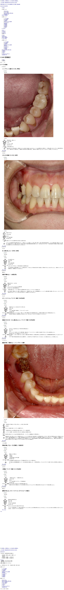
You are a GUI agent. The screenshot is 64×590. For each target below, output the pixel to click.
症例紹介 (5, 26)
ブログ (5, 27)
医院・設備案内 (4, 15)
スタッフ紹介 (6, 12)
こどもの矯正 (6, 18)
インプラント (6, 22)
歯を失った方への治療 (8, 21)
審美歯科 (5, 23)
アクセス (3, 28)
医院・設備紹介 (4, 37)
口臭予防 (5, 25)
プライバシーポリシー (6, 53)
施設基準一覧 (6, 14)
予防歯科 (5, 24)
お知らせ (3, 51)
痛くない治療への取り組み (8, 13)
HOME (3, 7)
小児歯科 (5, 20)
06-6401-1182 (2, 551)
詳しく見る (4, 150)
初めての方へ (6, 11)
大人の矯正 (6, 19)
